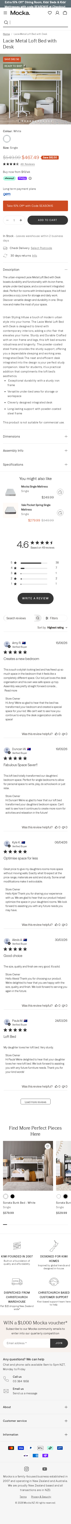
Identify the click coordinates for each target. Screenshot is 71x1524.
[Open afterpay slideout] (9, 178)
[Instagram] (26, 1469)
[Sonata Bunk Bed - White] (28, 1166)
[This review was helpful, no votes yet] (56, 734)
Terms (23, 1496)
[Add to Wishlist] (48, 1146)
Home (6, 34)
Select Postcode (41, 248)
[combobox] (52, 627)
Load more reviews (35, 1102)
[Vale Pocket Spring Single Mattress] (10, 510)
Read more (11, 690)
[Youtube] (44, 1469)
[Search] (7, 22)
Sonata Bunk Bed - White (19, 1202)
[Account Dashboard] (57, 13)
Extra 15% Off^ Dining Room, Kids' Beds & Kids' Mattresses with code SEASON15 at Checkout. (35, 4)
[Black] (12, 1196)
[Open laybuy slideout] (22, 178)
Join (59, 1343)
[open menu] (5, 13)
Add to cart (47, 220)
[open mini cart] (65, 13)
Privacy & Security (41, 1496)
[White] (5, 1196)
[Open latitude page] (7, 194)
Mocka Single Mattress (34, 486)
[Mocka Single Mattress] (10, 491)
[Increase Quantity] (21, 220)
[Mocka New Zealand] (20, 13)
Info (34, 255)
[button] (19, 121)
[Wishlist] (50, 13)
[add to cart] (60, 492)
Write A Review (35, 598)
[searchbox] (19, 618)
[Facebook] (35, 1469)
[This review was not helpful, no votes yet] (63, 734)
